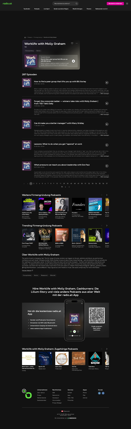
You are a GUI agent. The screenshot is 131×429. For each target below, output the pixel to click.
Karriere (39, 50)
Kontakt (70, 392)
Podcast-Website (26, 270)
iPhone (85, 392)
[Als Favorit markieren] (72, 43)
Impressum (55, 398)
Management (44, 275)
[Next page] (65, 187)
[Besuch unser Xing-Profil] (103, 393)
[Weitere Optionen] (77, 43)
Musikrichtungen (77, 9)
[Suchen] (76, 3)
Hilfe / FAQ (70, 398)
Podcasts (36, 9)
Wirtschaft (52, 275)
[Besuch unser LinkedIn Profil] (99, 393)
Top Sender (27, 9)
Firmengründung (29, 50)
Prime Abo (70, 400)
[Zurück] (102, 194)
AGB (53, 392)
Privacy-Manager (57, 403)
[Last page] (69, 187)
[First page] (24, 183)
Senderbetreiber (41, 400)
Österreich (67, 411)
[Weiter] (107, 194)
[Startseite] (25, 37)
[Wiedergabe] (73, 61)
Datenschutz (55, 395)
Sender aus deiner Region (61, 9)
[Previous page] (27, 183)
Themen (89, 9)
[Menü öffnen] (127, 3)
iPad (84, 395)
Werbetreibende (41, 398)
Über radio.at (41, 392)
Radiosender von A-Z (101, 9)
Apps (69, 395)
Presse (39, 395)
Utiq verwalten (56, 400)
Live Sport (47, 9)
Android (85, 398)
